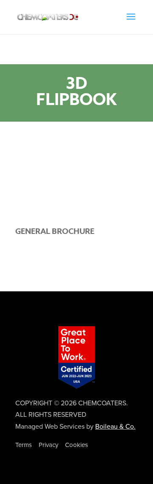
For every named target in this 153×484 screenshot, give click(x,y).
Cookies (76, 445)
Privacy (48, 445)
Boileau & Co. (115, 426)
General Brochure (54, 231)
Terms (23, 445)
